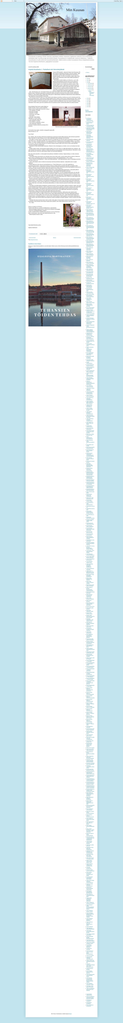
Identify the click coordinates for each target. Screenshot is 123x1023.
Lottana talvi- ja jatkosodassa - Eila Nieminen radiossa (90, 572)
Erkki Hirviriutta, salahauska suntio (89, 293)
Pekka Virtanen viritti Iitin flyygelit (90, 658)
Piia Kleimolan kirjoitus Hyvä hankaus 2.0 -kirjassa (89, 745)
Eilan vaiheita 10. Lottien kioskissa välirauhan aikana (89, 210)
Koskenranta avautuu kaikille (89, 501)
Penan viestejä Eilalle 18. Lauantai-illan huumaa (90, 716)
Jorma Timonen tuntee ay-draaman (90, 396)
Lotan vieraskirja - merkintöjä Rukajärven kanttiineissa (89, 566)
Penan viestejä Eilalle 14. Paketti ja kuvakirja (90, 703)
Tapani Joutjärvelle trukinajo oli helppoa (90, 903)
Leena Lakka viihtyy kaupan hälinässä (90, 557)
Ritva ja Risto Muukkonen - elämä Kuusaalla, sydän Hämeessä (90, 830)
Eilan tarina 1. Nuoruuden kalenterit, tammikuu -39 (90, 171)
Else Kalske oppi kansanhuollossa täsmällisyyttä (89, 275)
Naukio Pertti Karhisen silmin (89, 613)
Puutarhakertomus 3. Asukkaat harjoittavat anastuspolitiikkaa (90, 779)
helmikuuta (90, 86)
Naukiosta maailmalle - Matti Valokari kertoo (89, 619)
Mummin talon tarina (90, 606)
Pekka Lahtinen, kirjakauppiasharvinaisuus (90, 649)
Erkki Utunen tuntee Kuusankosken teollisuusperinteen (90, 295)
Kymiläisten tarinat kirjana (34, 243)
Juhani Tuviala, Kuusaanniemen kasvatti (89, 409)
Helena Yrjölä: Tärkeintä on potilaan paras (90, 344)
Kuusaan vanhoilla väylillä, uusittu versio (90, 520)
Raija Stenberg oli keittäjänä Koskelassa (89, 798)
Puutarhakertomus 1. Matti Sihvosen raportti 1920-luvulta (90, 772)
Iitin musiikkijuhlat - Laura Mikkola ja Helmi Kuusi (90, 353)
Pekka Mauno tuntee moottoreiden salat (90, 652)
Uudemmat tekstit (32, 237)
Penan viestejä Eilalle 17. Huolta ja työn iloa (90, 713)
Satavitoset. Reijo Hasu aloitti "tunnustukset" (89, 855)
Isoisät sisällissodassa (89, 363)
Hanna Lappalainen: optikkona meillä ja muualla (90, 315)
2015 (88, 105)
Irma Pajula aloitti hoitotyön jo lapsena (90, 360)
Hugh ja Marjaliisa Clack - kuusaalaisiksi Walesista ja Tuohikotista (89, 349)
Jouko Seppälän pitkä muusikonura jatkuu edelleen (90, 402)
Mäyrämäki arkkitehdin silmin (89, 611)
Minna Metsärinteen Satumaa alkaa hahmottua (90, 604)
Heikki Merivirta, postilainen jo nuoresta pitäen (89, 334)
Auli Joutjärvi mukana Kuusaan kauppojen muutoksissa (89, 155)
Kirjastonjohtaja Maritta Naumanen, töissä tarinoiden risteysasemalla (90, 473)
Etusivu (54, 237)
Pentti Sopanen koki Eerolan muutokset (90, 729)
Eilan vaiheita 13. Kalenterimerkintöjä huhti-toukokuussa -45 (90, 223)
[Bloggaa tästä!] (42, 234)
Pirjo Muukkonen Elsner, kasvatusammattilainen (90, 753)
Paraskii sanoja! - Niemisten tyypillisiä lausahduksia (90, 642)
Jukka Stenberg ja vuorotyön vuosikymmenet (89, 419)
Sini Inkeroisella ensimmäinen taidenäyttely (89, 878)
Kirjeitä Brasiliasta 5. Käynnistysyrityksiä (90, 490)
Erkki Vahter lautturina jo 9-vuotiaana (89, 299)
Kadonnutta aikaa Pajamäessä (89, 429)
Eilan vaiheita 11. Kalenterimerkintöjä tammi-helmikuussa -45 (90, 215)
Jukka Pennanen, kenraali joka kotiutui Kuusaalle (90, 416)
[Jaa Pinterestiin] (46, 234)
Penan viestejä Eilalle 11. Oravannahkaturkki (90, 693)
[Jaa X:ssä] (43, 234)
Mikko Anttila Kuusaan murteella (90, 599)
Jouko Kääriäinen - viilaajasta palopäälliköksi (90, 398)
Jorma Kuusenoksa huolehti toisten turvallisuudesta (90, 392)
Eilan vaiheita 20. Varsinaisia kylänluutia (89, 248)
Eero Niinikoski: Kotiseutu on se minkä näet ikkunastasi (89, 164)
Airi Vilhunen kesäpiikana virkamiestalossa (89, 119)
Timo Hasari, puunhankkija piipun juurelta (90, 931)
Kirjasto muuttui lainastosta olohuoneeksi (89, 469)
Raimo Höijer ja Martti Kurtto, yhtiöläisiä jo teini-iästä (89, 802)
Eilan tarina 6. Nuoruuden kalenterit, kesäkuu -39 (90, 194)
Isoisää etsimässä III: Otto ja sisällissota (90, 371)
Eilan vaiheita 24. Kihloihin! (89, 260)
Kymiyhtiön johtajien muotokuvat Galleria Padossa (90, 543)
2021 (88, 80)
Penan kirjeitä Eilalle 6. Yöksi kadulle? (90, 676)
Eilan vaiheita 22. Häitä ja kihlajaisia (90, 254)
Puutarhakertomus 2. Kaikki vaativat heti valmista (90, 776)
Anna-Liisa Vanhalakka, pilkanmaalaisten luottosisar (89, 136)
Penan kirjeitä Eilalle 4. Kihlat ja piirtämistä (90, 669)
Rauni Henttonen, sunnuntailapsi (89, 809)
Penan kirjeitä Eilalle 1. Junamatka (90, 661)
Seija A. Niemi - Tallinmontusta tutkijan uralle (89, 861)
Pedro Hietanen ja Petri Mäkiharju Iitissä (89, 645)
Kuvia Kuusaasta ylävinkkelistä (89, 535)
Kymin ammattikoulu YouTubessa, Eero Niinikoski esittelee (90, 997)
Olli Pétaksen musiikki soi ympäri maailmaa (90, 629)
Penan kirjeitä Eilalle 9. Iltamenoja (90, 686)
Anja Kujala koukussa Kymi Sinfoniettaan (89, 132)
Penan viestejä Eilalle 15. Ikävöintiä (90, 707)
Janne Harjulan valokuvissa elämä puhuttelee (90, 378)
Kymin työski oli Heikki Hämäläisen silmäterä (90, 537)
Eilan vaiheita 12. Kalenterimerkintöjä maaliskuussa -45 (90, 218)
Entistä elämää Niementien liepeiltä (90, 281)
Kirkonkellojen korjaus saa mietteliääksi (89, 495)
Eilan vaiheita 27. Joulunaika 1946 (89, 270)
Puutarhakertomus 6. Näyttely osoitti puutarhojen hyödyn (90, 790)
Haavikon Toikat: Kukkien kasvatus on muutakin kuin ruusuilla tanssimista (90, 312)
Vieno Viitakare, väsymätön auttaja (89, 984)
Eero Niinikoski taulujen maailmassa (90, 161)
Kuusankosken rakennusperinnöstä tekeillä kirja (90, 529)
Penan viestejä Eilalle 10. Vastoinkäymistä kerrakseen (89, 689)
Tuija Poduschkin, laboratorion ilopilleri (90, 941)
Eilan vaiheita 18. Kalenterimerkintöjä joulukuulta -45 (90, 241)
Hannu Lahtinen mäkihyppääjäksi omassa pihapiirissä (90, 330)
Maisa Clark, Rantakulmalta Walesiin (89, 579)
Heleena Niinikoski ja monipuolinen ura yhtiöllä (90, 341)
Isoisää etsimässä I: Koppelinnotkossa (90, 365)
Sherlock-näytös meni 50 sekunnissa (90, 870)
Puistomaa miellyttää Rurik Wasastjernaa (90, 764)
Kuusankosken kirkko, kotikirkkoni (89, 526)
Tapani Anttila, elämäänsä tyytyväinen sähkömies (89, 899)
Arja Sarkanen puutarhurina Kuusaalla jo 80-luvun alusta (89, 146)
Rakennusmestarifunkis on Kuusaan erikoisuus (90, 806)
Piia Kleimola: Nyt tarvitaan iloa (89, 741)
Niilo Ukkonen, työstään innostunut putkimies (90, 623)
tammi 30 (90, 89)
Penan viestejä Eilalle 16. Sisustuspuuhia (89, 709)
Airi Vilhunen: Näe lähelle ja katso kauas (89, 122)
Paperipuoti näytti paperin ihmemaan (90, 639)
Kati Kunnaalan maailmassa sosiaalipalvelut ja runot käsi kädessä (90, 455)
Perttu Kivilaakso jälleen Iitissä (89, 735)
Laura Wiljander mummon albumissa (90, 555)
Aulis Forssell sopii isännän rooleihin (90, 158)
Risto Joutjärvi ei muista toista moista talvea (90, 819)
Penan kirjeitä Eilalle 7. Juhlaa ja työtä (90, 679)
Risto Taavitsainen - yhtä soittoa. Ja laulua (90, 822)
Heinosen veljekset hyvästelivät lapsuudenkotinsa (90, 337)
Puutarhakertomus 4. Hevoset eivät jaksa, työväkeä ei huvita (90, 783)
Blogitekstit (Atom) (34, 239)
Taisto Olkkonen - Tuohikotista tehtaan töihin (90, 895)
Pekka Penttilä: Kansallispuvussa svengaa (89, 655)
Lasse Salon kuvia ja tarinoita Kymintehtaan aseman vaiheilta (90, 548)
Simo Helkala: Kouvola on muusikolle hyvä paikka (89, 874)
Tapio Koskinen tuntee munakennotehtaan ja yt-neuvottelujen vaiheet (90, 907)
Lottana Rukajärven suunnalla (90, 569)
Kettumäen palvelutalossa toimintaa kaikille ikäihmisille (89, 465)
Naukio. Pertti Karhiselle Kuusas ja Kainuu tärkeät (90, 616)
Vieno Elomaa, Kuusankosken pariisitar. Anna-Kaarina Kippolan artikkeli (89, 980)
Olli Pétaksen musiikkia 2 (89, 1003)
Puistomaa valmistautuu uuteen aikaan (90, 766)
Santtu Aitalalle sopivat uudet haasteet (89, 842)
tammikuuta (90, 88)
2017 (88, 101)
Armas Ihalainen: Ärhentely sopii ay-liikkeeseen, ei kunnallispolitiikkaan (90, 150)
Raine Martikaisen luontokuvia (89, 1006)
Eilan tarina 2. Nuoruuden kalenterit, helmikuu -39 (90, 176)
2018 (88, 100)
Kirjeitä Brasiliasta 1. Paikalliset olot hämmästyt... (91, 93)
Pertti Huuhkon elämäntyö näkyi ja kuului (90, 732)
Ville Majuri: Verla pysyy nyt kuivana (89, 987)
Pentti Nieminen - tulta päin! (89, 727)
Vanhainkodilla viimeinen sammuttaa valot (89, 957)
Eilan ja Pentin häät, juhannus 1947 (90, 168)
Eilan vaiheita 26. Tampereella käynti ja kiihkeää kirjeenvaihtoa (90, 266)
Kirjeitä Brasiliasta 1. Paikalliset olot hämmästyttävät (46, 69)
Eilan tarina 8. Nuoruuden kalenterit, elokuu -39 (90, 202)
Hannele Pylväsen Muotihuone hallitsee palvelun (90, 319)
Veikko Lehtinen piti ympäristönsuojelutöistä (90, 961)
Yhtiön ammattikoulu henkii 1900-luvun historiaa (90, 989)
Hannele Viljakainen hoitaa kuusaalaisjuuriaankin (90, 327)
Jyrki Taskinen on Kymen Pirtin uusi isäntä (89, 423)
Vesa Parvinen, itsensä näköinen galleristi (89, 972)
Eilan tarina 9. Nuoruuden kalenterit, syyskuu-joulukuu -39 (90, 207)
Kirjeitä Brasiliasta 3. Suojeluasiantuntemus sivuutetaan (90, 483)
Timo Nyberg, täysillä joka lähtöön (90, 935)
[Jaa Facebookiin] (44, 234)
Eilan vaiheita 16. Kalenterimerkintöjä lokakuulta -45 (90, 234)
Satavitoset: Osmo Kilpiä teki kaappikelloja (89, 848)
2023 (88, 78)
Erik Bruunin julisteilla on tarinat (90, 283)
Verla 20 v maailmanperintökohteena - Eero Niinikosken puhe (90, 965)
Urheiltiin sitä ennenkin (88, 949)
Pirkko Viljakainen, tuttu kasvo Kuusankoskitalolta (90, 757)
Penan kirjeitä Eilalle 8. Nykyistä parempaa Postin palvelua (90, 682)
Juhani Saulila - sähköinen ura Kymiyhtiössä (89, 405)
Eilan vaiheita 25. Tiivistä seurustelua (90, 263)
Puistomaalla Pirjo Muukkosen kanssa (90, 770)
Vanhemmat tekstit (77, 237)
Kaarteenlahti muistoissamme (89, 426)
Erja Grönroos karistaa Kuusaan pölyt (89, 289)
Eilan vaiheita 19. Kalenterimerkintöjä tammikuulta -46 (90, 245)
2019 (88, 98)
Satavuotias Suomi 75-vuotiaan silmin (90, 858)
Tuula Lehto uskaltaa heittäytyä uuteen (90, 943)
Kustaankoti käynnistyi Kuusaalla (90, 518)
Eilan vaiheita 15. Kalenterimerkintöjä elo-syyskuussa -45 (90, 231)
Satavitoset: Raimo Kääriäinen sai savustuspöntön (90, 851)
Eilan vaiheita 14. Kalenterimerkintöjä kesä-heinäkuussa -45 (90, 227)
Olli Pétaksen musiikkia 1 (89, 1001)
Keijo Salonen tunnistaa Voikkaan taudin (90, 458)
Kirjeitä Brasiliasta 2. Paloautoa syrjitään (90, 480)
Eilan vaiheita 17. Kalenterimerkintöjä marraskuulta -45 (90, 238)
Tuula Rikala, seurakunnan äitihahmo (89, 946)
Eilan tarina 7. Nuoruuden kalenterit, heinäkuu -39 (90, 199)
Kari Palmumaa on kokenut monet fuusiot (90, 450)
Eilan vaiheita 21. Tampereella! (89, 252)
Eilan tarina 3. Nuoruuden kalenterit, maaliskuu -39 (90, 180)
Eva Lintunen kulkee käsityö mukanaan (90, 308)
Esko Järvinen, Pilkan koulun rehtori (90, 302)
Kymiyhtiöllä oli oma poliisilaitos (90, 541)
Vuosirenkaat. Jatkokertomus (89, 995)
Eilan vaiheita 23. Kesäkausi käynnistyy (89, 257)
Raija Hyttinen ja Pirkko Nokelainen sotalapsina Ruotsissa (90, 794)
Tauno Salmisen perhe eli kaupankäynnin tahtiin (89, 924)
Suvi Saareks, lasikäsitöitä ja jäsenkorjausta (89, 891)
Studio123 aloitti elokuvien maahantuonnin (89, 884)
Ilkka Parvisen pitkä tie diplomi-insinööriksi (90, 357)
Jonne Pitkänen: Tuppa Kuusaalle (89, 386)
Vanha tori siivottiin (90, 955)
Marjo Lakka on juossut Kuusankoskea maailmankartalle (89, 589)
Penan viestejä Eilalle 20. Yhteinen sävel (90, 723)
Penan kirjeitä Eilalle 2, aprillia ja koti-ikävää (90, 663)
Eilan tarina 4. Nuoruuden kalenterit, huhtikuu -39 (90, 185)
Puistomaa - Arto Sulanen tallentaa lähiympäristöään (89, 760)
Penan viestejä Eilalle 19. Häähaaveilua (89, 720)
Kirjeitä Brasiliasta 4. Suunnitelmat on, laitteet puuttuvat (90, 486)
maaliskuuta (90, 85)
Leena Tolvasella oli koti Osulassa (90, 560)
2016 (88, 103)
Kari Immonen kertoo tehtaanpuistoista (90, 448)
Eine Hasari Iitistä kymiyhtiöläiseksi (89, 272)
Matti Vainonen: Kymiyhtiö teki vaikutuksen (89, 595)
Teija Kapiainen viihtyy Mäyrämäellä (90, 929)
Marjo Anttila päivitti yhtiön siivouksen (90, 586)
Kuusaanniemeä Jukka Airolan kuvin (90, 524)
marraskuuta (90, 83)
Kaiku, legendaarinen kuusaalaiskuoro (89, 437)
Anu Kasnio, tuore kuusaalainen (89, 142)
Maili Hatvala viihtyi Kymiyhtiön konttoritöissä (90, 575)
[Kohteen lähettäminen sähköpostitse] (40, 234)
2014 (88, 106)
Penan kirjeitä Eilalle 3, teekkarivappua (90, 667)
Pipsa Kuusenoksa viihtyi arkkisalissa (90, 750)
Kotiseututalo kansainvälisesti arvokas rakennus (89, 512)
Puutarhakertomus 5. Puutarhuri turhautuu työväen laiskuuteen (90, 786)
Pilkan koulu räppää (90, 747)
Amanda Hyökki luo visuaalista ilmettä (90, 126)
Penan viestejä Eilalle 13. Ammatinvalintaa (89, 700)
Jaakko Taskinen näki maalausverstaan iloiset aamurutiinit (89, 375)
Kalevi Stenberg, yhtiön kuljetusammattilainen (90, 442)
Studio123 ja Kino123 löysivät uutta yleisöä (89, 888)
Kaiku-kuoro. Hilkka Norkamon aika (90, 435)
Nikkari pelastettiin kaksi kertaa (90, 626)
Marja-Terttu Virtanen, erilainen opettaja (90, 582)
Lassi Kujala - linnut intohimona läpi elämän (90, 551)
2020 (88, 81)
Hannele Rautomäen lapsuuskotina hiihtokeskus (90, 322)
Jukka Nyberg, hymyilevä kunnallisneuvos (89, 412)
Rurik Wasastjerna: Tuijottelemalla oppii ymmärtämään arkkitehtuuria (90, 838)
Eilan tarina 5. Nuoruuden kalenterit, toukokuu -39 (90, 189)
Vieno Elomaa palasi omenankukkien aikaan (90, 975)
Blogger (70, 1013)
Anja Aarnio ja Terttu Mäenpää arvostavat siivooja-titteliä (90, 128)
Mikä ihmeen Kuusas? (88, 601)
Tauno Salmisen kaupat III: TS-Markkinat (89, 919)
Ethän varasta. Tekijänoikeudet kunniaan (89, 305)
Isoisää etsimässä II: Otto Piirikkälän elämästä (90, 368)
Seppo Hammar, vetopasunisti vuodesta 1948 (89, 864)
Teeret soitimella (89, 926)
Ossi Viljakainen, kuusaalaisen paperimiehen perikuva (89, 636)
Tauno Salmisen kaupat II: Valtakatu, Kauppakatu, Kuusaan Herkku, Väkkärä (90, 915)
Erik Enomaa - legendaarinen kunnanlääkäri (89, 286)
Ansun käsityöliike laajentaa (89, 140)
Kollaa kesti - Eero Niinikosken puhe (89, 498)
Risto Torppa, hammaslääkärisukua (90, 826)
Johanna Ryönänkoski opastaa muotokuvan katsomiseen (90, 383)
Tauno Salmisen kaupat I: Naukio (89, 911)
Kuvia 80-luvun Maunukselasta (89, 532)
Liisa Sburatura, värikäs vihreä (89, 562)
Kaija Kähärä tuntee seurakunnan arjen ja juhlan (90, 431)
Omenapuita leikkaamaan (88, 632)
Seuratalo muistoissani (88, 868)
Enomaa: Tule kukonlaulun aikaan (90, 278)
